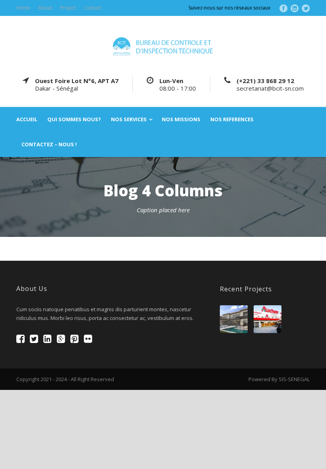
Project (68, 7)
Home (23, 7)
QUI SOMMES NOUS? (74, 119)
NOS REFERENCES (232, 119)
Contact (92, 7)
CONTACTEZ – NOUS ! (49, 144)
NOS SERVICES (129, 119)
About (45, 7)
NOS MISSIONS (181, 119)
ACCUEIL (26, 119)
